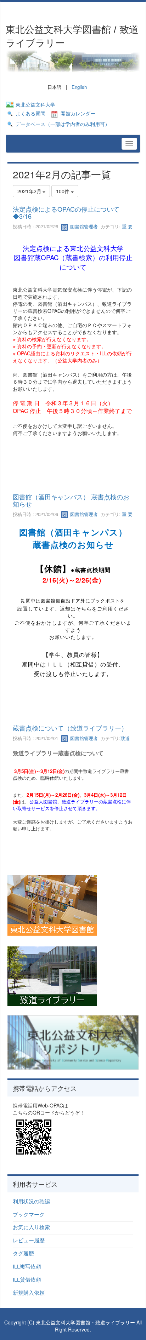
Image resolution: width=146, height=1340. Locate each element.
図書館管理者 (83, 226)
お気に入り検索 (31, 1227)
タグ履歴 (23, 1253)
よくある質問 (30, 113)
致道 (125, 738)
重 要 (126, 226)
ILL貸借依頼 (27, 1279)
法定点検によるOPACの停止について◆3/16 (66, 212)
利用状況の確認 (31, 1201)
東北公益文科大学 (35, 104)
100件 (63, 191)
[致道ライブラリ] (52, 975)
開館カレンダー (78, 113)
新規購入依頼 (29, 1292)
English (79, 87)
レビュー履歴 (29, 1240)
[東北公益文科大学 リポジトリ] (73, 1041)
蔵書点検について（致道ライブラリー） (70, 727)
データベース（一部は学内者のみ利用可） (63, 123)
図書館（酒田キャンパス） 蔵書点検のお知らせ (71, 500)
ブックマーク (29, 1214)
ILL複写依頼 (27, 1266)
